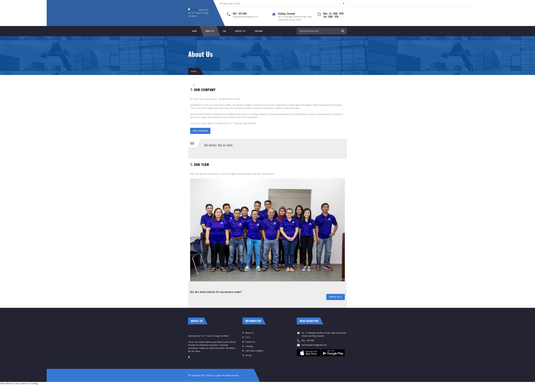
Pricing (248, 355)
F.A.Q (247, 337)
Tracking (258, 31)
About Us (210, 31)
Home (194, 31)
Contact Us (240, 31)
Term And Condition (254, 350)
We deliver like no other (230, 3)
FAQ (224, 31)
